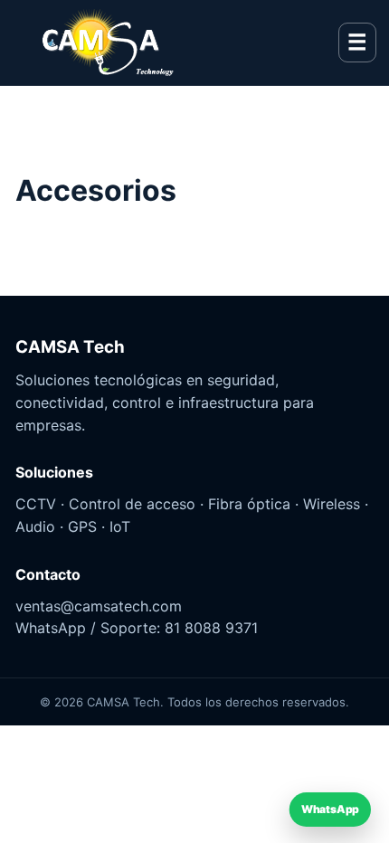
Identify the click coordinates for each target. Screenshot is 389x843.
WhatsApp (330, 810)
